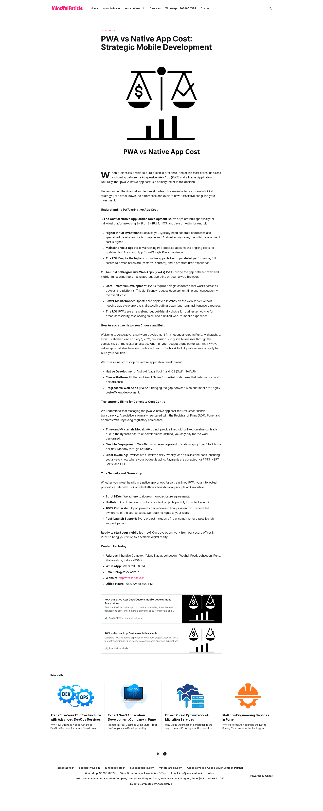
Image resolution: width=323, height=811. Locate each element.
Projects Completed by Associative (150, 783)
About (212, 773)
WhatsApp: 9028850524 (180, 8)
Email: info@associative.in (187, 773)
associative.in (111, 8)
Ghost (269, 775)
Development (109, 30)
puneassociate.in (114, 767)
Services (155, 8)
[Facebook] (165, 754)
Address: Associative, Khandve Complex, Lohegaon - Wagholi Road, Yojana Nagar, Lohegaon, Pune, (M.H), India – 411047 (150, 778)
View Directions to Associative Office (143, 773)
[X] (158, 754)
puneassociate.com (142, 767)
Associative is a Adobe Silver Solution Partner (215, 767)
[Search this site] (270, 8)
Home (94, 8)
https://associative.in (131, 578)
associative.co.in (134, 8)
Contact (206, 8)
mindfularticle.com (170, 767)
